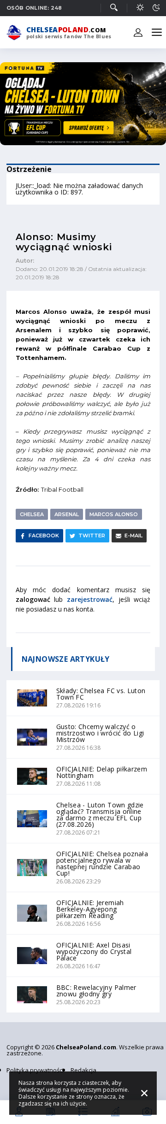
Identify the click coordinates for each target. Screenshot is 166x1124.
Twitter (91, 535)
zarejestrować (90, 599)
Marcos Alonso (113, 514)
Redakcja (83, 1070)
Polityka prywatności (35, 1070)
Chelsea (32, 514)
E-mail (133, 535)
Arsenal (66, 514)
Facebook (44, 535)
